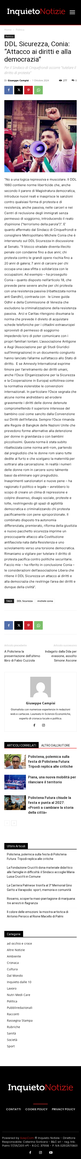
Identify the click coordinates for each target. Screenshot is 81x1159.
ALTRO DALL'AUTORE (55, 745)
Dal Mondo (15, 976)
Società (12, 1040)
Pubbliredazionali (19, 1008)
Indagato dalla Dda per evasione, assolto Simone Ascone (61, 656)
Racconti (13, 1014)
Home (8, 29)
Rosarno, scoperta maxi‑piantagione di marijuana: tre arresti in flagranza (41, 901)
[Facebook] (8, 90)
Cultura (12, 969)
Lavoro (11, 988)
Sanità (11, 1033)
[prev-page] (7, 823)
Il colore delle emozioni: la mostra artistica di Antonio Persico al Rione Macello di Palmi (37, 914)
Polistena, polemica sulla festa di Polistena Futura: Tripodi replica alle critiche (50, 761)
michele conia (45, 601)
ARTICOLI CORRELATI (21, 745)
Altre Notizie (16, 950)
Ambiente (14, 956)
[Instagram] (45, 725)
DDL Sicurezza (25, 601)
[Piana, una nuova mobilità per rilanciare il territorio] (15, 782)
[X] (18, 90)
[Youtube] (51, 1153)
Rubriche (13, 1027)
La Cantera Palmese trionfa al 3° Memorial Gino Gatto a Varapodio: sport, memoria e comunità (39, 888)
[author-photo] (40, 697)
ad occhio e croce (19, 943)
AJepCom (27, 1138)
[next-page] (14, 823)
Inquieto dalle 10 (19, 982)
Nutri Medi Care (18, 995)
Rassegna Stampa (20, 1020)
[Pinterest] (28, 90)
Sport (11, 1046)
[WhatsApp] (38, 90)
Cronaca (13, 963)
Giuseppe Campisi (18, 80)
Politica (20, 29)
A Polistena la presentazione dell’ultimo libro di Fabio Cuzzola (22, 656)
